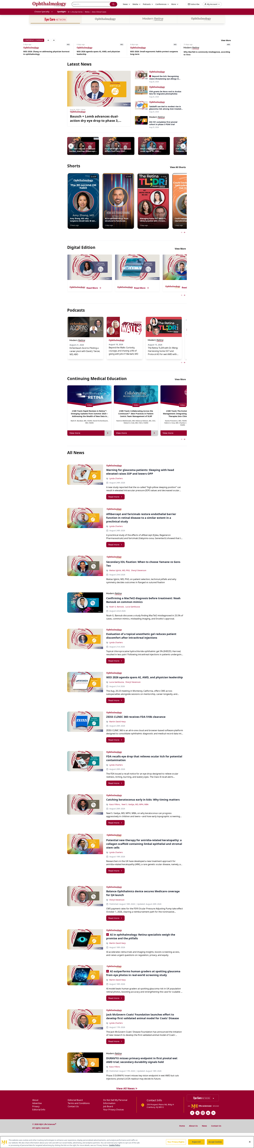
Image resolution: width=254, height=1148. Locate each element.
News (204, 1126)
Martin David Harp (117, 721)
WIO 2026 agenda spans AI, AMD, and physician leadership (45, 52)
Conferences (161, 4)
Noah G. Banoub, (116, 606)
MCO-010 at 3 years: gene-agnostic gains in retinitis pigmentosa (207, 53)
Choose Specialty (41, 11)
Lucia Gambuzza (132, 606)
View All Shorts (178, 167)
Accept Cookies (215, 1142)
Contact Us (73, 1106)
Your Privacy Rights (175, 1142)
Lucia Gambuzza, (116, 682)
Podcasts (147, 4)
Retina (87, 12)
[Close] (250, 1142)
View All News (125, 1088)
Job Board (108, 1106)
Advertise (37, 1103)
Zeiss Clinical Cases (99, 12)
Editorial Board (75, 1100)
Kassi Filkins (114, 1066)
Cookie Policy (114, 1145)
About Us (193, 1126)
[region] (127, 1142)
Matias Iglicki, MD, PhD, (119, 570)
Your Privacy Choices (113, 1109)
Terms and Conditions (79, 1103)
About (35, 1100)
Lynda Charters (116, 478)
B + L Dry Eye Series (75, 12)
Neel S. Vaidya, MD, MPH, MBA (135, 804)
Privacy (35, 1106)
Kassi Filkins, (115, 804)
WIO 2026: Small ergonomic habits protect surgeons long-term (100, 52)
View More (226, 40)
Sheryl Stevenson (138, 570)
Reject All (196, 1142)
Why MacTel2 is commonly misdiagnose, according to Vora (153, 53)
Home (182, 1126)
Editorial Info (38, 1109)
